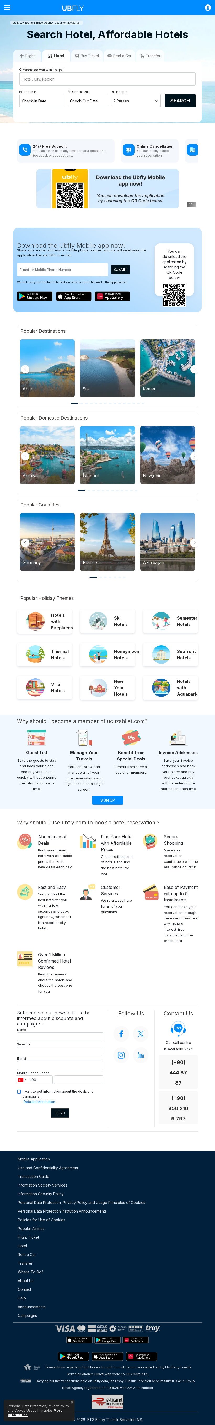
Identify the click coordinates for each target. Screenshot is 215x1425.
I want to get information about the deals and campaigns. (58, 1093)
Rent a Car (27, 1254)
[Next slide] (194, 369)
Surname (24, 1044)
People (121, 92)
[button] (74, 403)
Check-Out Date (84, 101)
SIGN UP (107, 800)
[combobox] (22, 1080)
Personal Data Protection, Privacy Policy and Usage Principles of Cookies (81, 1202)
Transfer (25, 1263)
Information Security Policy (41, 1194)
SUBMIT (120, 269)
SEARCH (180, 100)
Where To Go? (30, 1272)
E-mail (22, 1058)
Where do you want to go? (43, 70)
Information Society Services (42, 1185)
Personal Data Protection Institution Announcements (62, 1211)
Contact (24, 1289)
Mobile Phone (28, 1073)
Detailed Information (39, 1102)
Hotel (22, 1246)
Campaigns (27, 1315)
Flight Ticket (28, 1237)
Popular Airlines (31, 1228)
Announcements (32, 1306)
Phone (45, 1073)
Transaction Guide (33, 1176)
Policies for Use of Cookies (41, 1220)
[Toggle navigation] (9, 7)
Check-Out (80, 92)
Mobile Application (34, 1159)
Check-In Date (34, 101)
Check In (30, 92)
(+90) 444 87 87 (178, 1072)
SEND (60, 1113)
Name (21, 1030)
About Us (26, 1280)
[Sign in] (205, 7)
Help (22, 1298)
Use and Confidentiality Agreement (48, 1167)
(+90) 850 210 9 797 (178, 1108)
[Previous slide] (25, 369)
